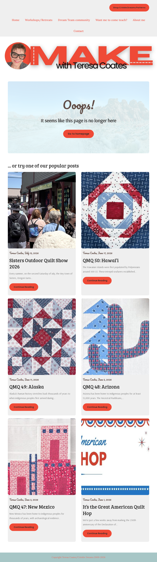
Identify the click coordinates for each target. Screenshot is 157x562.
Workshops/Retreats (38, 20)
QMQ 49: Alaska (26, 386)
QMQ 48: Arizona (101, 386)
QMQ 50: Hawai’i (101, 260)
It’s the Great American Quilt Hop (114, 509)
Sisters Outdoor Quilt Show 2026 (38, 263)
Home (15, 20)
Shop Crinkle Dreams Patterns (129, 7)
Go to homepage (78, 134)
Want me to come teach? (111, 20)
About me (139, 20)
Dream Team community (74, 20)
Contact (79, 31)
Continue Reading (24, 286)
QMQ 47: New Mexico (32, 506)
